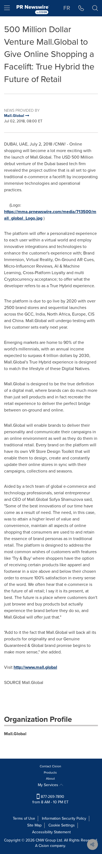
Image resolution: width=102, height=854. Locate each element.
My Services (48, 785)
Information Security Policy (64, 818)
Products (50, 772)
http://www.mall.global (35, 667)
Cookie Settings (61, 825)
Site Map (34, 825)
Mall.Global (15, 734)
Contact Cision (50, 766)
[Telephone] (81, 8)
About (50, 778)
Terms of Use (24, 818)
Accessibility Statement (51, 832)
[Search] (95, 8)
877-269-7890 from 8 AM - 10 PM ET (50, 799)
